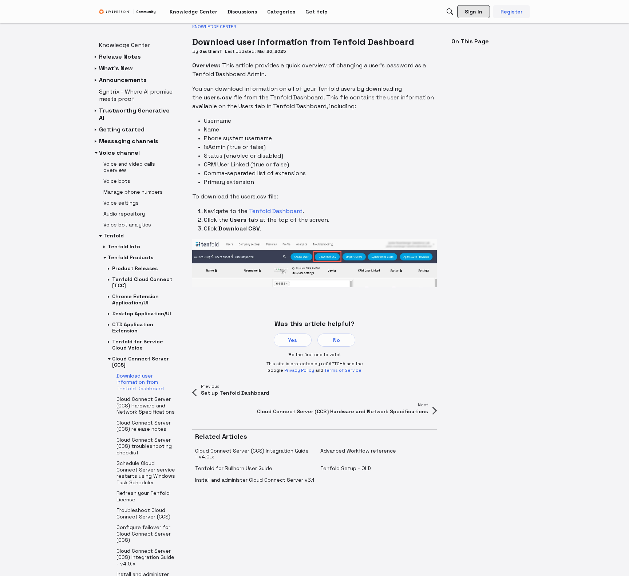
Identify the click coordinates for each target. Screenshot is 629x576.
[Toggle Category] (96, 57)
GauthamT (210, 51)
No (336, 340)
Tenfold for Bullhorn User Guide (233, 468)
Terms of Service (342, 370)
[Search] (449, 11)
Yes (292, 340)
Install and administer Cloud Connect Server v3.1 (254, 480)
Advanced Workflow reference (358, 450)
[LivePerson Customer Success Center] (127, 12)
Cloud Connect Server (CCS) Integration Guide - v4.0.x (252, 453)
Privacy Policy (299, 370)
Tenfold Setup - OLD (345, 468)
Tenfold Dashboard (275, 211)
